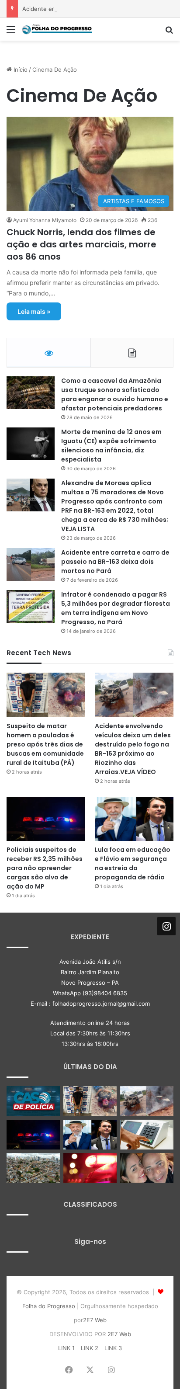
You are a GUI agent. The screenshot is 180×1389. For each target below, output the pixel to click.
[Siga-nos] (166, 926)
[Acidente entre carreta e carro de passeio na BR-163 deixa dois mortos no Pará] (31, 564)
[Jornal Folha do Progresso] (57, 29)
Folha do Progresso (48, 1305)
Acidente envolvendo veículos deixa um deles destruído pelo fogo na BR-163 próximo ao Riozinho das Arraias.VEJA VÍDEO (133, 749)
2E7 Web (95, 1319)
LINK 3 (113, 1347)
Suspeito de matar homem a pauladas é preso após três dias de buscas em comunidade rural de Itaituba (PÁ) (45, 744)
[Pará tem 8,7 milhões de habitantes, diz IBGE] (33, 1168)
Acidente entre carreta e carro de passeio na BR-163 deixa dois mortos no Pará (115, 561)
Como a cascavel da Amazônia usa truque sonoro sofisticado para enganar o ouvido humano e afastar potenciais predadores (114, 394)
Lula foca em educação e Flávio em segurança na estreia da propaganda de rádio (132, 863)
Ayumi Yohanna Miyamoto (44, 220)
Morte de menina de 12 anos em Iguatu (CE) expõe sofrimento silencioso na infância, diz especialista (111, 445)
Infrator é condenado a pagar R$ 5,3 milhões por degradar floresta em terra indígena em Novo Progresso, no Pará (115, 608)
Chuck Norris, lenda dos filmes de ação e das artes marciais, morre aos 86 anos (81, 244)
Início (20, 69)
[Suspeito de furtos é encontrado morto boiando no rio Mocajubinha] (90, 1168)
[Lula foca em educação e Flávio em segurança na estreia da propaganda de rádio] (134, 819)
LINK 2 (89, 1347)
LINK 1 (66, 1347)
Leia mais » (33, 311)
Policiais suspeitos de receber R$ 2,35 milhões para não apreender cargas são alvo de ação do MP (45, 868)
